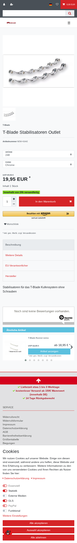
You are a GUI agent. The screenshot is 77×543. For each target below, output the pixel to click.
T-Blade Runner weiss (38, 338)
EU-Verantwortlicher (16, 265)
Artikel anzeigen (49, 351)
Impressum (9, 424)
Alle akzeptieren (39, 523)
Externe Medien (17, 495)
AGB (5, 431)
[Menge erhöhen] (13, 199)
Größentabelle (11, 439)
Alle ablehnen (38, 537)
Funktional (14, 510)
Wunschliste (12, 224)
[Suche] (69, 13)
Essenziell (14, 485)
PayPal (12, 505)
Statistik (12, 490)
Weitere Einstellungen (15, 515)
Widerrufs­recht (11, 416)
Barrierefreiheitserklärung (17, 435)
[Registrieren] (12, 4)
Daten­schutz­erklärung (15, 428)
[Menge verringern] (13, 204)
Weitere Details (14, 255)
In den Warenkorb (45, 201)
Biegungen (9, 443)
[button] (38, 215)
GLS (10, 500)
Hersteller (10, 276)
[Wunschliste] (57, 4)
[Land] (50, 4)
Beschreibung (13, 244)
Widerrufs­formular (13, 420)
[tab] (38, 244)
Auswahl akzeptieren (38, 530)
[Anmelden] (4, 4)
